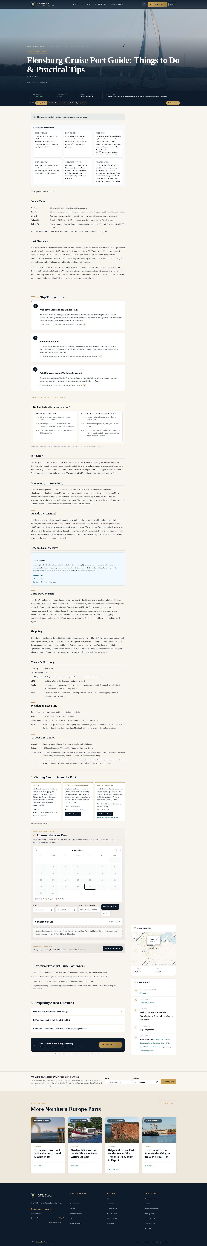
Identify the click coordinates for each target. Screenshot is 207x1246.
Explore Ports (157, 4)
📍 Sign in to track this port (42, 191)
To (57, 905)
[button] (153, 948)
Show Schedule (110, 907)
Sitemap (148, 1228)
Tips (77, 103)
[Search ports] (144, 4)
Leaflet (158, 964)
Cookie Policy (150, 1223)
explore (98, 138)
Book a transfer (104, 814)
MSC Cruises (147, 1047)
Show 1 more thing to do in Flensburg (49, 397)
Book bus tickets (72, 814)
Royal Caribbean (154, 1043)
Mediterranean (75, 1204)
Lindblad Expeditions (147, 1051)
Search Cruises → (110, 1045)
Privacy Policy (150, 1214)
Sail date (136, 1078)
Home (75, 4)
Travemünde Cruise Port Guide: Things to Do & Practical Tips (158, 1153)
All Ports (86, 4)
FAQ (84, 103)
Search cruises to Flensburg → (37, 82)
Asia (71, 1218)
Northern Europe (39, 46)
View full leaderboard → (56, 1222)
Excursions (174, 103)
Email (107, 1078)
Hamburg (46, 744)
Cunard (157, 1039)
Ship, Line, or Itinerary (87, 905)
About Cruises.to (151, 1199)
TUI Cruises (157, 1047)
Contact (147, 1204)
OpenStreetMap (166, 964)
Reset (106, 913)
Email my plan (169, 1081)
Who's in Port (101, 4)
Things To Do (41, 103)
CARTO (174, 964)
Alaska (72, 1209)
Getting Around (54, 103)
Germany (143, 993)
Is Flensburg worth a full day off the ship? (51, 1020)
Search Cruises (111, 948)
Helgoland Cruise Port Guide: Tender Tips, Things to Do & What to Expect (121, 1155)
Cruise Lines (117, 4)
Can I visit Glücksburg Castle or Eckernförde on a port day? (60, 1028)
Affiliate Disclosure (152, 1209)
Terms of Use (150, 1218)
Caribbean (74, 1199)
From (35, 905)
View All (166, 1103)
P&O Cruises (165, 1039)
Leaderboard (112, 1218)
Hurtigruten (144, 1043)
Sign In (172, 4)
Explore (37, 1166)
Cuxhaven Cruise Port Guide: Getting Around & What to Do (47, 1153)
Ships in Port (68, 103)
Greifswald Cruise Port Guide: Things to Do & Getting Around (84, 1153)
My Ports (110, 1223)
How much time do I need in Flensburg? (50, 1011)
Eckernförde (81, 568)
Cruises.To (39, 1242)
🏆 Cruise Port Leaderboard (41, 1209)
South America (75, 1223)
